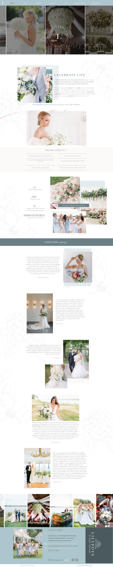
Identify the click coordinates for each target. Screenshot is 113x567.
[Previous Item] (1, 510)
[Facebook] (76, 559)
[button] (84, 143)
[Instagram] (73, 559)
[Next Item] (111, 510)
